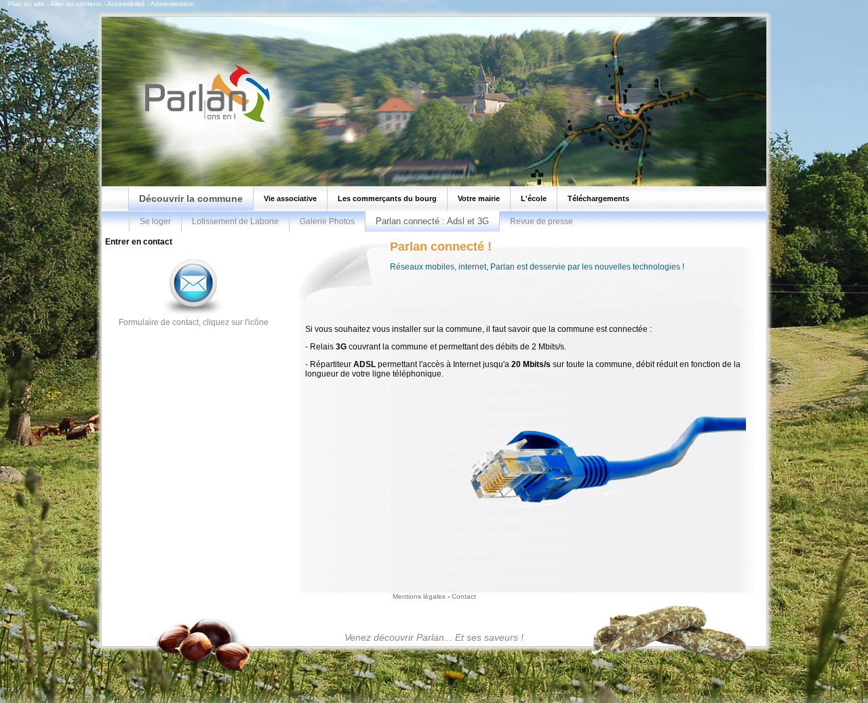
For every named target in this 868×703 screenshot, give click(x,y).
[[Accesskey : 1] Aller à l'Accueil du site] (203, 121)
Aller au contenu (76, 3)
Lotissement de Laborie (235, 221)
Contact (464, 596)
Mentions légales (419, 596)
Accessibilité (126, 3)
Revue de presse (541, 221)
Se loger (155, 221)
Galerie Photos (327, 221)
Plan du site (26, 3)
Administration (173, 3)
